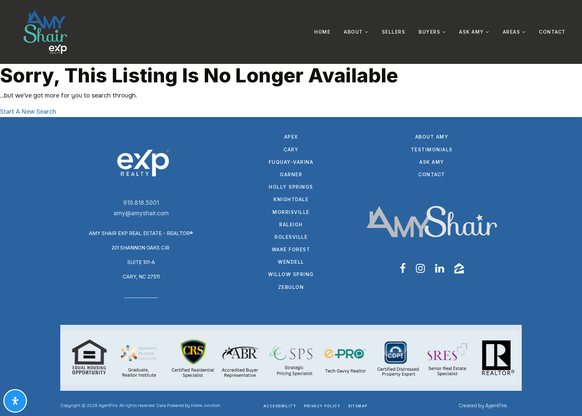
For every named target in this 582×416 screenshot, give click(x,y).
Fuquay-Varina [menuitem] (291, 162)
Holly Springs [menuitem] (291, 187)
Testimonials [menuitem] (432, 149)
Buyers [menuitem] (430, 32)
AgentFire (496, 406)
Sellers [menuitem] (394, 32)
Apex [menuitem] (291, 137)
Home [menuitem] (322, 32)
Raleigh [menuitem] (291, 224)
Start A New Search (28, 111)
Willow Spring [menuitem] (291, 274)
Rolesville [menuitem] (291, 237)
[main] (291, 90)
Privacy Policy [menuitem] (322, 406)
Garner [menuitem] (291, 174)
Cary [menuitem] (291, 149)
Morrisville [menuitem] (291, 212)
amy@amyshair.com (141, 213)
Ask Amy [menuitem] (472, 32)
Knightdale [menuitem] (291, 199)
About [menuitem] (354, 32)
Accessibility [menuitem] (279, 406)
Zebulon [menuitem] (291, 287)
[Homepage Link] (45, 31)
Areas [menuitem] (512, 32)
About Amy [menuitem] (432, 137)
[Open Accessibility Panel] (15, 401)
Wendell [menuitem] (291, 262)
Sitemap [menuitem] (357, 406)
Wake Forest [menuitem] (291, 249)
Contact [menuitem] (552, 32)
